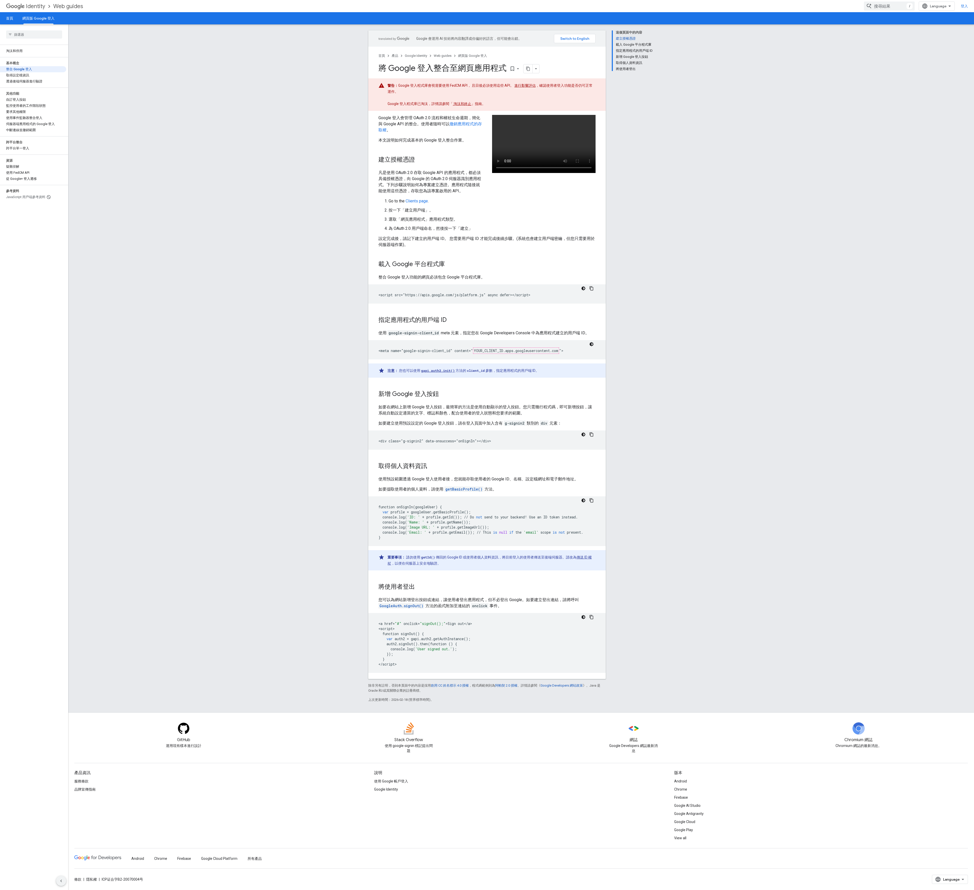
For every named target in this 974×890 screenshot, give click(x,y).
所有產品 (255, 859)
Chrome (680, 789)
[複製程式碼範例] (591, 288)
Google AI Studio (687, 806)
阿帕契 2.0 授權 (506, 685)
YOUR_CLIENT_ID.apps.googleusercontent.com (516, 350)
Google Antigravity (689, 814)
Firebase (681, 797)
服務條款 (81, 781)
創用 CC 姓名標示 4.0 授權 (450, 685)
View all (680, 838)
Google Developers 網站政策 (562, 685)
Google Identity (416, 56)
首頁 (9, 18)
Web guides (68, 6)
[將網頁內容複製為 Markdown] (528, 68)
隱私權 (91, 879)
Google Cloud (684, 822)
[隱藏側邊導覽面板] (61, 881)
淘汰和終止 (462, 104)
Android (680, 781)
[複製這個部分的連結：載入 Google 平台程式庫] (450, 264)
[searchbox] (34, 34)
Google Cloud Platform (219, 859)
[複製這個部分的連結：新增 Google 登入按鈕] (444, 394)
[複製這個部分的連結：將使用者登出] (420, 587)
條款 (77, 879)
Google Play (683, 830)
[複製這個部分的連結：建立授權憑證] (420, 160)
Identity (35, 6)
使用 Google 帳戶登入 (391, 781)
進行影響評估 (525, 85)
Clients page (417, 201)
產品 (395, 56)
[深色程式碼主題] (583, 288)
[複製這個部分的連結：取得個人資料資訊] (432, 466)
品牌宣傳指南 (85, 789)
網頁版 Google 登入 (38, 18)
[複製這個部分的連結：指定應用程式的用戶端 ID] (452, 320)
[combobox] (889, 6)
